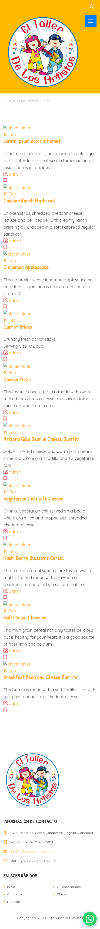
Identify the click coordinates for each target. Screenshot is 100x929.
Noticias (13, 902)
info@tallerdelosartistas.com (32, 851)
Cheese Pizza (17, 379)
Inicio (11, 887)
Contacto (14, 894)
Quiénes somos (69, 887)
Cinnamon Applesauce (26, 267)
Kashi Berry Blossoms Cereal (33, 557)
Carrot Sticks (17, 326)
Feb (9, 134)
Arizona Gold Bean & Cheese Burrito (41, 438)
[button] (90, 919)
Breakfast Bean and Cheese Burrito (40, 677)
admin (15, 174)
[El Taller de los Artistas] (43, 51)
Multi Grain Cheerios (24, 617)
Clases (62, 894)
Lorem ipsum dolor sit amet (31, 140)
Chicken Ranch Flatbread (29, 200)
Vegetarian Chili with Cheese (33, 498)
